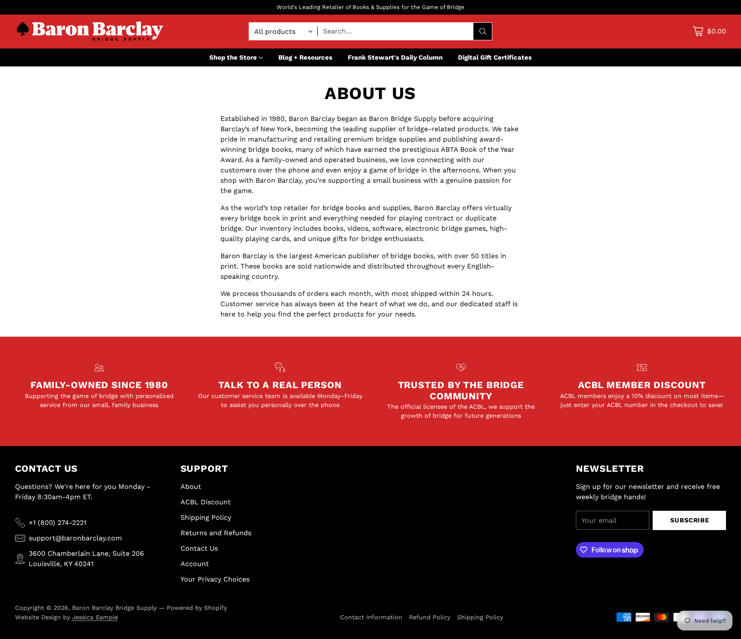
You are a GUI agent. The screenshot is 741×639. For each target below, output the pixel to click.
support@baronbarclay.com (75, 538)
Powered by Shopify (197, 607)
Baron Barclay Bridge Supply (114, 607)
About (191, 486)
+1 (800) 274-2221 (57, 522)
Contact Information (371, 617)
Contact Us (199, 548)
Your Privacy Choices (215, 579)
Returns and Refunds (216, 533)
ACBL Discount (206, 502)
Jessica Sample (95, 617)
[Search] (482, 31)
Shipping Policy (206, 517)
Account (195, 564)
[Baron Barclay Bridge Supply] (90, 31)
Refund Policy (429, 617)
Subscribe (689, 520)
